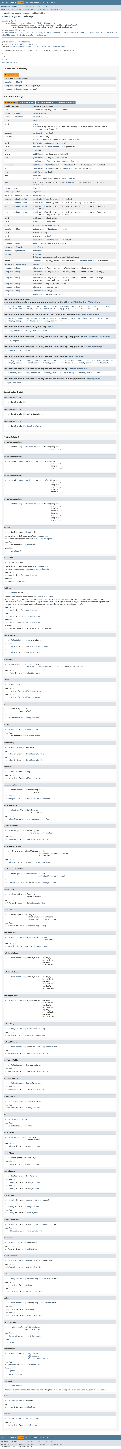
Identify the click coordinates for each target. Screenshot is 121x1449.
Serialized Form (9, 63)
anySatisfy (20, 306)
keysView (37, 192)
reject (36, 229)
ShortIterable (8, 35)
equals (36, 137)
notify (17, 331)
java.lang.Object (9, 21)
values (36, 264)
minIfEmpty (9, 321)
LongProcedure (49, 143)
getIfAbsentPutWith (41, 165)
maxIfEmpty (98, 318)
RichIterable (10, 195)
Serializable (23, 33)
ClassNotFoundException (38, 1358)
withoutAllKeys (39, 287)
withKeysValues (39, 268)
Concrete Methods (65, 102)
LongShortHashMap (12, 82)
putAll (36, 222)
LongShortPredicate (48, 229)
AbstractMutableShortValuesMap (23, 44)
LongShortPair (23, 195)
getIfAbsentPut (39, 158)
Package (13, 2)
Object (42, 137)
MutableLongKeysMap (25, 35)
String (8, 254)
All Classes (50, 6)
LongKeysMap (40, 35)
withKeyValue (38, 284)
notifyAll (26, 331)
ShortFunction (66, 165)
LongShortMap (36, 33)
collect (44, 306)
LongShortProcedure (56, 147)
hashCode (37, 176)
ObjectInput (50, 225)
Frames (29, 6)
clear (35, 120)
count (87, 306)
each (107, 306)
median (107, 318)
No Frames (37, 6)
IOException (34, 1329)
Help (53, 2)
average (42, 318)
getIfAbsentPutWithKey (43, 168)
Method (31, 9)
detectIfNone (97, 306)
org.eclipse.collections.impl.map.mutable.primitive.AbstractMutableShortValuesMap (44, 25)
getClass (8, 331)
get (34, 150)
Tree (31, 2)
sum (88, 309)
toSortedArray (43, 321)
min (41, 309)
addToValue (38, 110)
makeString (64, 318)
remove (36, 233)
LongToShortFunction (72, 168)
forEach (8, 309)
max (36, 309)
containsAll (63, 306)
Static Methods (27, 102)
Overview (4, 2)
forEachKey (38, 143)
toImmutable (38, 251)
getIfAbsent (38, 154)
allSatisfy (9, 306)
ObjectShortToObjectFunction (72, 182)
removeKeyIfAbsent (41, 240)
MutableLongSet (11, 188)
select (36, 243)
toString (37, 254)
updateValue (38, 261)
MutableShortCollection (15, 264)
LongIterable (53, 287)
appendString (33, 306)
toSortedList (56, 321)
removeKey (37, 236)
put (34, 218)
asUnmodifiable (39, 117)
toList (25, 321)
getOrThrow (38, 172)
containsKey (38, 133)
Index (47, 2)
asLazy (34, 318)
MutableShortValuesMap (74, 33)
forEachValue (18, 309)
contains (53, 306)
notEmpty (60, 309)
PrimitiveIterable (109, 33)
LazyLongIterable (12, 192)
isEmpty (29, 309)
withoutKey (38, 291)
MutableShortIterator (14, 247)
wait (34, 331)
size (83, 309)
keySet (36, 188)
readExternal (38, 225)
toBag (18, 321)
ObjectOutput (52, 294)
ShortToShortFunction (89, 261)
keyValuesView (39, 195)
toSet (32, 321)
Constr (24, 9)
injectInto (38, 182)
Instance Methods (45, 102)
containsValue (77, 306)
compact (36, 124)
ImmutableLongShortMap (15, 251)
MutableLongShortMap (53, 33)
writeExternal (39, 294)
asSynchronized (39, 113)
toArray (95, 309)
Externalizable (9, 33)
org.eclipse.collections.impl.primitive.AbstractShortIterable (30, 23)
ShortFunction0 (63, 161)
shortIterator (39, 247)
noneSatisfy (49, 309)
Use (26, 2)
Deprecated (39, 2)
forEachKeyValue (40, 147)
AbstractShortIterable (87, 314)
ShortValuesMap (92, 33)
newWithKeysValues (41, 199)
